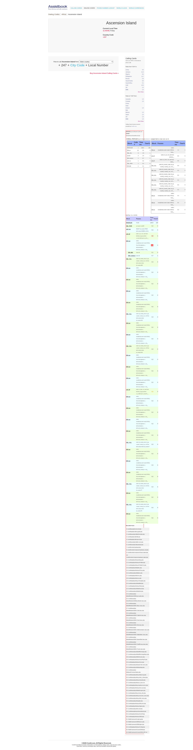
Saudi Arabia (129, 81)
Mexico (128, 112)
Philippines (129, 76)
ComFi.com (134, 126)
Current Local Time (110, 28)
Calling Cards (76, 8)
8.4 (143, 74)
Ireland (127, 108)
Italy (127, 110)
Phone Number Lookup (105, 8)
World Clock (122, 8)
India (127, 105)
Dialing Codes (89, 8)
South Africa (129, 83)
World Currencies (136, 8)
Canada (128, 101)
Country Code (108, 35)
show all (147, 139)
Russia (127, 78)
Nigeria (128, 74)
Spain (127, 114)
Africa (64, 14)
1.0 (143, 87)
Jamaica (128, 72)
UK (126, 87)
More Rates (141, 91)
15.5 (142, 85)
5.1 (143, 83)
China (127, 69)
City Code (77, 65)
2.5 (143, 78)
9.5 (143, 81)
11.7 (142, 76)
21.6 (142, 72)
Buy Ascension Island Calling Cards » (104, 73)
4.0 (143, 69)
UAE (127, 85)
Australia (128, 99)
